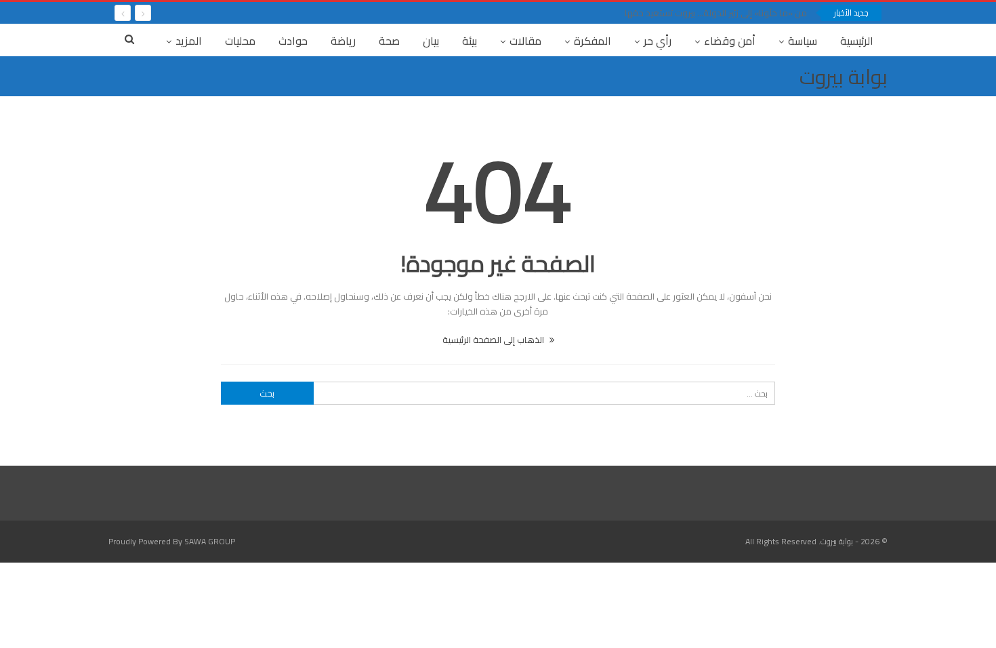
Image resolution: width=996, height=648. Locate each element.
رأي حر (657, 41)
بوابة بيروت (844, 77)
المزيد (188, 41)
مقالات (525, 41)
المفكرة (592, 41)
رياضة (343, 41)
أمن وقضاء (729, 41)
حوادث (293, 41)
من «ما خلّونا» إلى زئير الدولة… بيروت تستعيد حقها (716, 13)
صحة (389, 41)
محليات (240, 41)
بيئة (469, 41)
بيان (431, 41)
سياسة (802, 41)
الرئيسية (856, 41)
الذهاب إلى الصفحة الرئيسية (494, 339)
